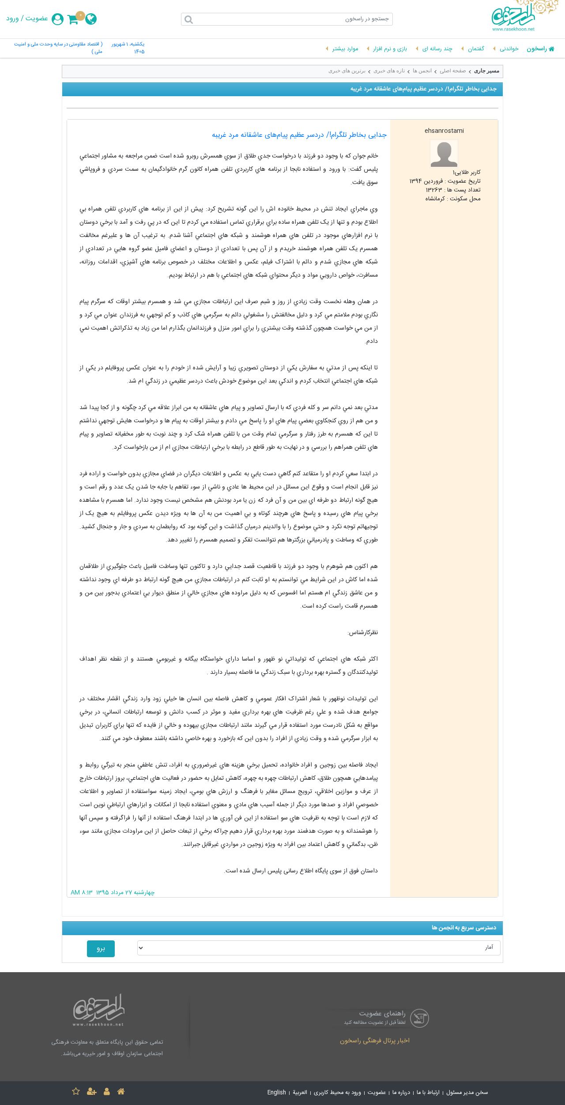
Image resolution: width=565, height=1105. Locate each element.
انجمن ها (422, 71)
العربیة (300, 1092)
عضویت (37, 19)
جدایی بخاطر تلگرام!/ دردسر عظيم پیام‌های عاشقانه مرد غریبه (299, 135)
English (276, 1092)
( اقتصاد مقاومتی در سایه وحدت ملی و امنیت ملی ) (58, 48)
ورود (12, 19)
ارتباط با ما (428, 1092)
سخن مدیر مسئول (467, 1092)
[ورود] (106, 1092)
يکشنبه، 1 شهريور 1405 (128, 48)
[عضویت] (91, 1092)
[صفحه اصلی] (120, 1092)
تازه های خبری (389, 71)
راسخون (537, 49)
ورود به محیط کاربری (337, 1092)
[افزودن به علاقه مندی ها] (75, 1092)
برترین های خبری (346, 71)
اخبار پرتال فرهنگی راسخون (375, 1041)
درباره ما (401, 1092)
